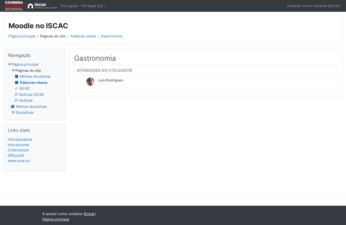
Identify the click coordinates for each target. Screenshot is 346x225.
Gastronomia (111, 36)
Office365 (16, 155)
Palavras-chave (83, 36)
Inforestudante (20, 139)
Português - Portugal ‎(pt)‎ (81, 6)
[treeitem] (34, 88)
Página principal (21, 36)
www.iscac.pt (19, 160)
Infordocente (18, 145)
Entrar (334, 6)
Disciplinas (25, 112)
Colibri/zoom (18, 150)
